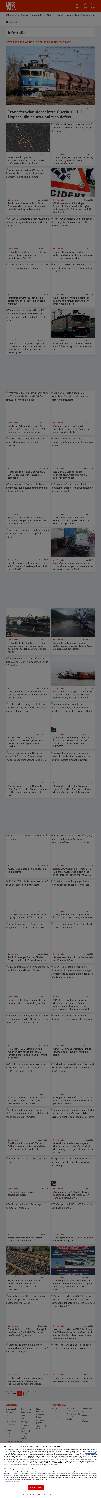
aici (93, 1460)
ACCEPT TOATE (36, 1488)
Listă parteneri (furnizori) (12, 1482)
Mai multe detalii (90, 1453)
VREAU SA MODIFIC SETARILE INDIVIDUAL (35, 1494)
